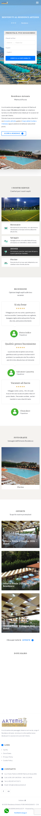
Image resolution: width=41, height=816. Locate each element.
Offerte (26, 640)
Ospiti (8, 48)
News (4, 538)
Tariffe (5, 750)
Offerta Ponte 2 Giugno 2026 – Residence (20, 584)
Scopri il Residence (12, 133)
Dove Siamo (7, 753)
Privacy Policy (8, 757)
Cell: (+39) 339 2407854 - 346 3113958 (18, 777)
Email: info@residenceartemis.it (15, 785)
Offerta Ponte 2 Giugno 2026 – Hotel (20, 542)
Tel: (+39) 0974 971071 (12, 781)
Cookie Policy (8, 760)
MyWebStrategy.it (20, 813)
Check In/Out (11, 38)
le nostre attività (10, 121)
